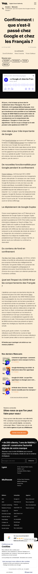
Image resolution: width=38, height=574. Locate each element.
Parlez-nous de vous (19, 433)
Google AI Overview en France (17, 501)
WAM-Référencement (17, 143)
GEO (3, 502)
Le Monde (19, 258)
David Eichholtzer (8, 53)
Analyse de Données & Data (6, 512)
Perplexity (16, 61)
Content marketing (7, 505)
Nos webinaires (18, 528)
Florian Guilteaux (30, 53)
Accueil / (8, 7)
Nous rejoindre (30, 502)
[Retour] (3, 9)
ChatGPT (6, 61)
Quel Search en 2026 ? (18, 515)
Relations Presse (6, 508)
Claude (25, 61)
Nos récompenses (31, 505)
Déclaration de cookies (26, 557)
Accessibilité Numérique (17, 521)
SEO (3, 499)
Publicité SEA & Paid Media (6, 518)
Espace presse (30, 508)
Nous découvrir (30, 499)
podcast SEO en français (21, 107)
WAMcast (16, 525)
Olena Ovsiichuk (19, 53)
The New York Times (8, 258)
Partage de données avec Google (12, 565)
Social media (5, 528)
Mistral (5, 64)
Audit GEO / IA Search (18, 509)
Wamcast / (15, 7)
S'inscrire (31, 460)
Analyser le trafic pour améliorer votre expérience (16, 563)
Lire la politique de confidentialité (10, 557)
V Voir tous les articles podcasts (19, 397)
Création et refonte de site (6, 524)
